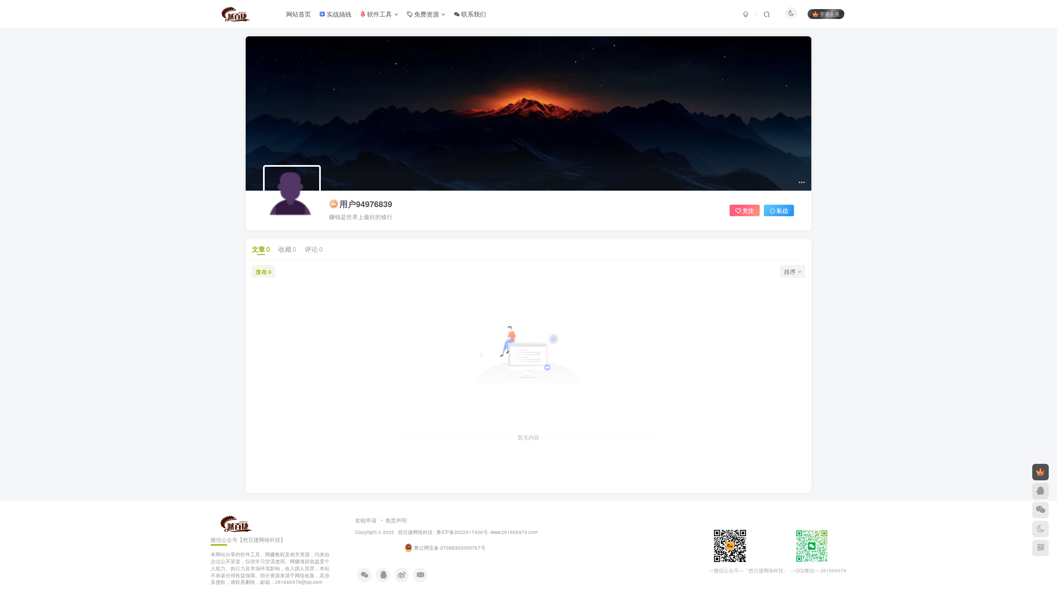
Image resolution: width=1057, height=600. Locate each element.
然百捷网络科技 (415, 532)
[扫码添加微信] (1040, 510)
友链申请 (366, 520)
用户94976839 (365, 204)
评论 (314, 249)
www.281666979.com (514, 532)
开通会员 (829, 13)
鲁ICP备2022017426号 (462, 532)
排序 (790, 271)
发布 (263, 271)
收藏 (287, 249)
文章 (261, 249)
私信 (782, 210)
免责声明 (396, 520)
